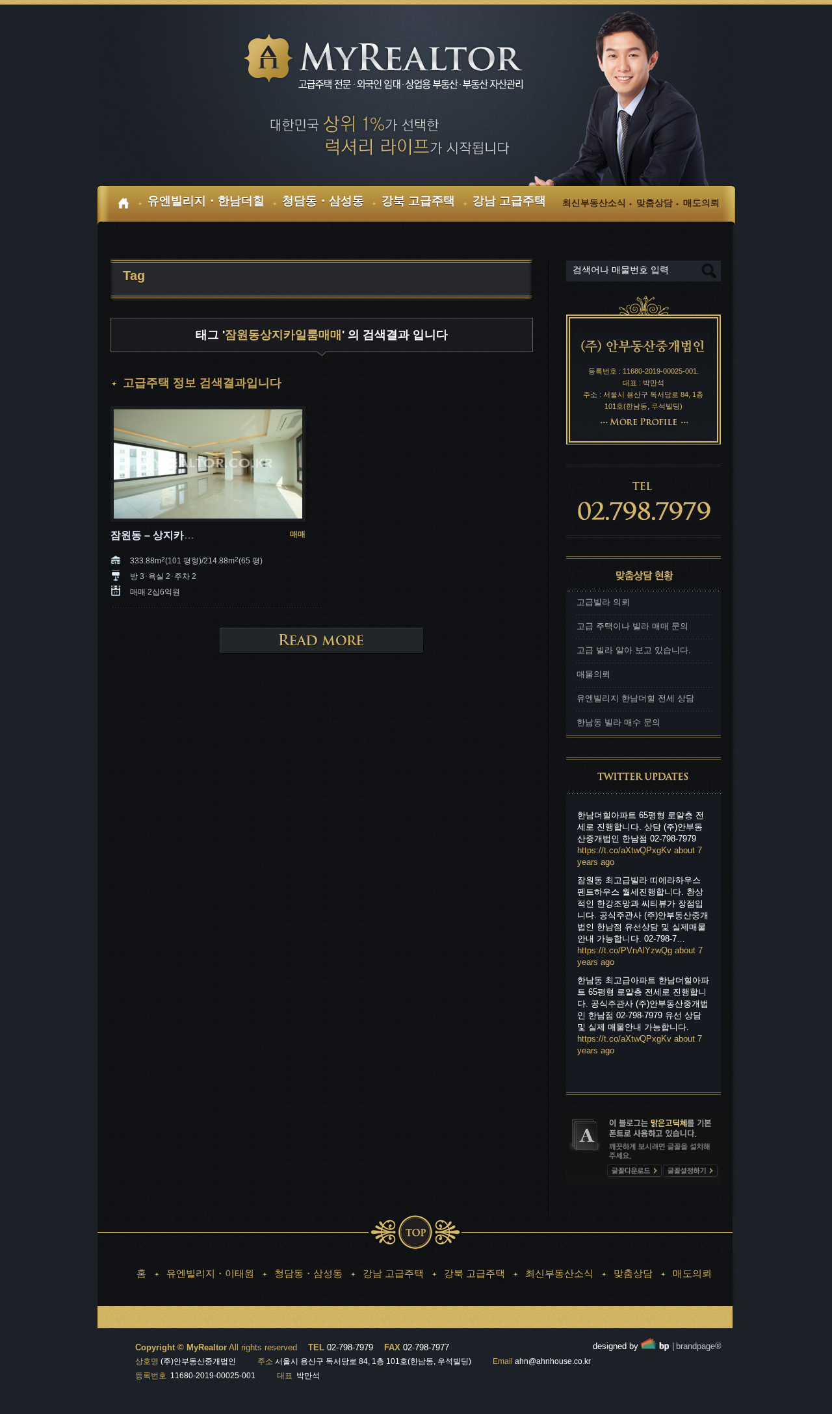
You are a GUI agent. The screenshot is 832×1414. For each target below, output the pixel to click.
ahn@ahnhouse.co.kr (553, 1361)
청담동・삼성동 (308, 1273)
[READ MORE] (322, 641)
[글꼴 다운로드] (633, 1171)
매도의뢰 (692, 1273)
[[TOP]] (415, 1232)
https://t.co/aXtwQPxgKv (624, 850)
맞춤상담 (633, 1273)
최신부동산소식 (559, 1273)
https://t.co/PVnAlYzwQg (624, 950)
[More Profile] (643, 421)
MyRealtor (393, 63)
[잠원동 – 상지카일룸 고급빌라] (208, 465)
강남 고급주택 (393, 1273)
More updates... (611, 1077)
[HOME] (127, 205)
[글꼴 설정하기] (690, 1171)
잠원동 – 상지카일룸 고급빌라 (179, 535)
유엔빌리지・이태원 (210, 1273)
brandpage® (697, 1346)
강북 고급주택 (474, 1273)
